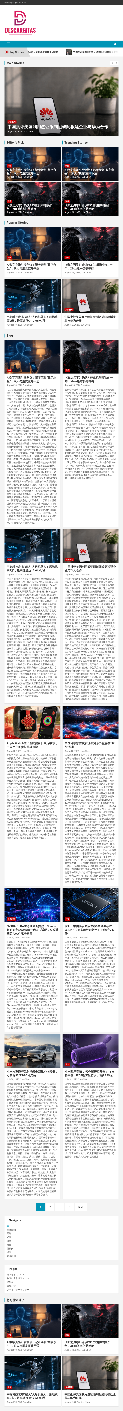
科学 (67, 736)
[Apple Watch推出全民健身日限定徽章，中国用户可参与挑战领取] (32, 722)
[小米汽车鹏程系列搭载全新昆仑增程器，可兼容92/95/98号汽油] (32, 1051)
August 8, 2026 (15, 131)
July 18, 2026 (71, 1079)
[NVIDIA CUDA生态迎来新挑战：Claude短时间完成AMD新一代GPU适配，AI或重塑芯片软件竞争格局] (32, 905)
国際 (9, 1233)
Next (80, 1207)
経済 (9, 1237)
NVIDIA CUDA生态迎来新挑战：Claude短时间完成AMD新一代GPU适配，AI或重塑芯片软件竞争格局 (32, 929)
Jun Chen (28, 131)
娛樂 (9, 1252)
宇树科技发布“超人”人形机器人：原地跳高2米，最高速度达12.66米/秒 (32, 318)
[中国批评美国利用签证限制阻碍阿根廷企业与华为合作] (90, 546)
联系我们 (11, 1256)
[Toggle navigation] (8, 44)
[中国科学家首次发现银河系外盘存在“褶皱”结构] (90, 722)
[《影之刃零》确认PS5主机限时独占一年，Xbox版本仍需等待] (90, 357)
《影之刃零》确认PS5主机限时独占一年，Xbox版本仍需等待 (31, 207)
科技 (9, 166)
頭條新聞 (11, 1229)
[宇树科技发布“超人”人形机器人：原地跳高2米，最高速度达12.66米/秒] (32, 546)
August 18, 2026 (14, 177)
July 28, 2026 (13, 937)
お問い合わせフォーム (18, 1278)
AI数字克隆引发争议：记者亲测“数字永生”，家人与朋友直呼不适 (31, 171)
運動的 (10, 1248)
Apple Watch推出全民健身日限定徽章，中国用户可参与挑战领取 (32, 745)
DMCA (10, 1282)
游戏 (9, 201)
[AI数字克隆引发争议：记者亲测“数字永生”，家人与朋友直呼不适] (32, 357)
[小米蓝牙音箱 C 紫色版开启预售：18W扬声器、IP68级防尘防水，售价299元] (90, 1051)
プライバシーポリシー (18, 1289)
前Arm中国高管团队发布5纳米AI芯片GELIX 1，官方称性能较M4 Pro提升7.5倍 (89, 929)
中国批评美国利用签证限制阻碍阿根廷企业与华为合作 (58, 126)
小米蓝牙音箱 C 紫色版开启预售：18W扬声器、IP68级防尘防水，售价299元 (89, 1073)
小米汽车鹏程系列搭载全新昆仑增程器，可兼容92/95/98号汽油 (32, 1073)
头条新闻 (12, 122)
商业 (9, 1064)
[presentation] (112, 63)
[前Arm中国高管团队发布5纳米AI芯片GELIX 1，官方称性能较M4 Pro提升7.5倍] (90, 905)
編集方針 (11, 1285)
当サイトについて (16, 1274)
